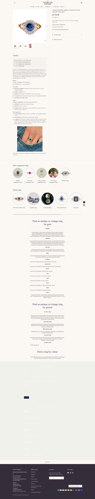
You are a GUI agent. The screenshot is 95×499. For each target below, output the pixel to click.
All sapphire (62, 236)
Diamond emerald (55, 241)
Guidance (62, 6)
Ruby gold (38, 255)
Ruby (37, 337)
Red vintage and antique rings (42, 358)
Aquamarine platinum (41, 266)
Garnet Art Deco (45, 271)
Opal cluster (43, 280)
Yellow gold (47, 337)
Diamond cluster (34, 242)
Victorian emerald (56, 251)
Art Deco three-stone (58, 318)
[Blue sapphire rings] (62, 199)
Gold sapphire (48, 232)
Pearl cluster (49, 285)
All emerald (62, 251)
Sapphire (40, 337)
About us (33, 483)
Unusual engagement (50, 340)
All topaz (49, 290)
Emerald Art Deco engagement (39, 251)
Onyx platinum (38, 275)
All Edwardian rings (35, 324)
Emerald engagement (56, 249)
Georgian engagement (34, 345)
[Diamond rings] (65, 173)
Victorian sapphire (35, 234)
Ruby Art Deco (55, 255)
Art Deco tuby (43, 318)
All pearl (53, 285)
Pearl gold (44, 285)
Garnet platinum (38, 271)
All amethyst (54, 261)
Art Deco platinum (37, 318)
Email (25, 375)
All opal (47, 280)
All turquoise (59, 296)
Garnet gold (32, 271)
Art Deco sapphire (50, 318)
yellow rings (21, 65)
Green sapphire (37, 236)
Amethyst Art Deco (47, 261)
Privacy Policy (34, 479)
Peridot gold (50, 294)
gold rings (20, 62)
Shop (42, 6)
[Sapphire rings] (33, 199)
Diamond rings (65, 180)
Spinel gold (60, 294)
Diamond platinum (40, 241)
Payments (33, 472)
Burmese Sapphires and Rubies (57, 233)
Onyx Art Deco (44, 275)
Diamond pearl (40, 242)
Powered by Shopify (26, 494)
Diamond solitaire (55, 242)
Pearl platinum (39, 285)
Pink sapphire (48, 236)
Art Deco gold (51, 316)
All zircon (49, 297)
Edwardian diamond (42, 325)
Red (58, 338)
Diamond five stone (47, 242)
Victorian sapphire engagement (54, 234)
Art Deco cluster (50, 315)
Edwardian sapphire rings (19, 207)
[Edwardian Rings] (47, 199)
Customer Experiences (36, 492)
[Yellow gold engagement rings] (53, 173)
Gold (43, 337)
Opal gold (38, 280)
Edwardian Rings (47, 207)
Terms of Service (34, 481)
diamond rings (28, 64)
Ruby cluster (49, 255)
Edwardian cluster (52, 324)
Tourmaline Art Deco (46, 296)
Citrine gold (33, 294)
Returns (32, 476)
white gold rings (26, 62)
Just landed (32, 6)
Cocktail (47, 338)
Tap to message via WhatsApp (58, 24)
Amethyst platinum (39, 261)
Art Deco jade (57, 316)
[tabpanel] (30, 106)
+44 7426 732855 (16, 480)
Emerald (56, 337)
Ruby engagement (52, 257)
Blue (53, 338)
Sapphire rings (33, 207)
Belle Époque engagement (45, 331)
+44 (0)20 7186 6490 (17, 489)
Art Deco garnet (45, 316)
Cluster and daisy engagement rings (41, 181)
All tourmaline (53, 296)
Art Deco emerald (38, 316)
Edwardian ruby (62, 255)
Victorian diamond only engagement (44, 244)
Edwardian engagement (43, 324)
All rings (37, 6)
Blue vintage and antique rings (36, 356)
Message (25, 384)
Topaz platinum (38, 290)
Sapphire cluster (42, 232)
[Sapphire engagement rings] (18, 173)
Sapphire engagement (56, 236)
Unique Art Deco (51, 319)
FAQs (32, 490)
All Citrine (38, 294)
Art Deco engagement (42, 315)
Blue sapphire (42, 236)
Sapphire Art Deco (39, 233)
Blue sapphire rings (61, 207)
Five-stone (37, 338)
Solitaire (59, 337)
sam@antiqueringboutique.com (19, 478)
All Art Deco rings (34, 315)
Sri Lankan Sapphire (47, 233)
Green (51, 338)
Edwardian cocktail (49, 326)
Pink (56, 338)
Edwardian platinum (50, 325)
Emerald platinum (42, 249)
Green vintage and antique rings (49, 356)
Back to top (47, 462)
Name (25, 369)
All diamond (61, 244)
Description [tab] (15, 55)
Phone (49, 369)
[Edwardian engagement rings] (30, 173)
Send (26, 397)
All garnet (51, 271)
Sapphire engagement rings (18, 181)
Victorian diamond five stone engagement (51, 243)
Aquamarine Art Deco (50, 266)
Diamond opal (61, 242)
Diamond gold (33, 241)
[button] (81, 3)
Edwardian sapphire (59, 324)
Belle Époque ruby (45, 257)
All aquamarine (58, 266)
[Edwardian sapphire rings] (19, 199)
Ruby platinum (44, 255)
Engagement (47, 6)
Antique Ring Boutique (18, 494)
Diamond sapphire (35, 232)
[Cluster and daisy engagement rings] (42, 173)
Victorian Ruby (38, 257)
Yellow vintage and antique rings (54, 358)
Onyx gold (32, 275)
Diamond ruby (62, 241)
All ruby (58, 257)
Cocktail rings (56, 6)
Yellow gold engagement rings (53, 181)
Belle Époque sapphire (43, 234)
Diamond (52, 337)
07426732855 (60, 27)
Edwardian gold (57, 325)
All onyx (49, 275)
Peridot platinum (44, 294)
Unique (41, 338)
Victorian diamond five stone (37, 243)
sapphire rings (21, 64)
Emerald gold (48, 249)
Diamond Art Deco (55, 244)
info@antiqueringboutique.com (62, 29)
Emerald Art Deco (49, 251)
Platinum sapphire (55, 232)
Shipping (33, 474)
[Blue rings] (76, 199)
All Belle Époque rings (35, 331)
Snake (44, 338)
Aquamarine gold (33, 266)
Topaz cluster (44, 290)
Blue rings (76, 207)
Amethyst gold (33, 261)
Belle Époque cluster (54, 331)
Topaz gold (32, 290)
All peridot (55, 294)
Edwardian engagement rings (30, 181)
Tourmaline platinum (37, 296)
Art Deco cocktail (57, 315)
